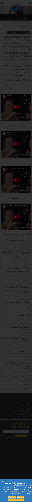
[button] (2, 481)
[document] (16, 251)
